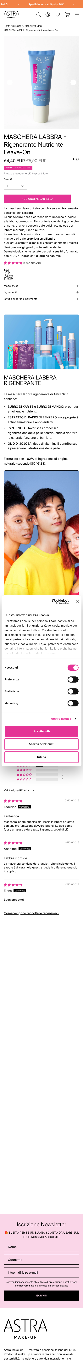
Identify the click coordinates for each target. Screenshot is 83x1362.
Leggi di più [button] (61, 829)
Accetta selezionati (41, 744)
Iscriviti (41, 1295)
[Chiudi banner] (77, 601)
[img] (75, 159)
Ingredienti (10, 292)
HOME (7, 26)
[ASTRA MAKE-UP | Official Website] (11, 14)
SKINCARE (17, 26)
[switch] (73, 679)
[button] (38, 14)
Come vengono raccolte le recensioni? (31, 913)
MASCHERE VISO (33, 26)
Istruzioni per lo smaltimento (20, 298)
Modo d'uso (11, 285)
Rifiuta (41, 757)
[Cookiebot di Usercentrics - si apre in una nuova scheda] (52, 601)
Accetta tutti (41, 731)
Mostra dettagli (61, 718)
